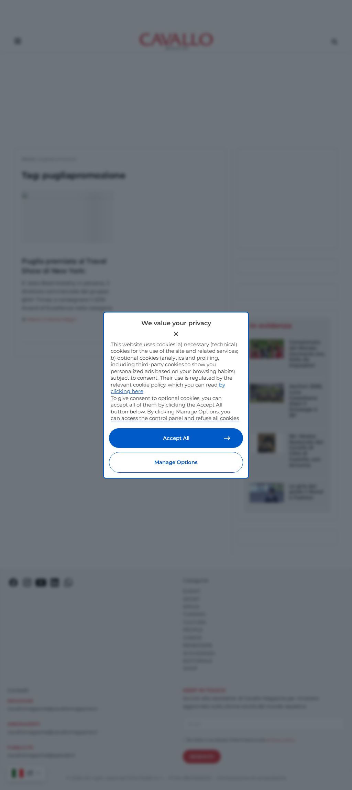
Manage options (176, 462)
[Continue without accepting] (176, 334)
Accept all (176, 438)
